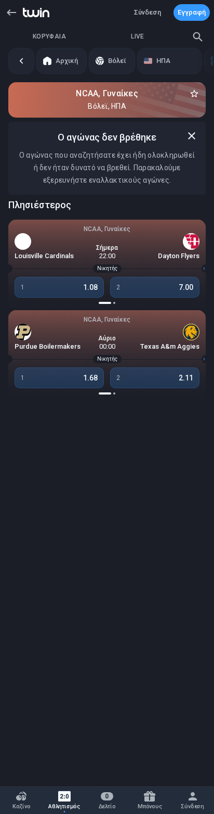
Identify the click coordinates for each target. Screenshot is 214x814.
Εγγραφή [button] (192, 12)
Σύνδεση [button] (147, 12)
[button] (11, 12)
